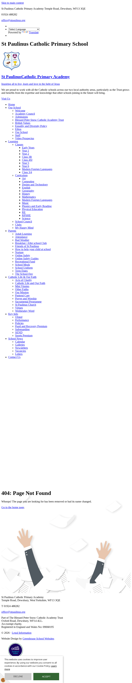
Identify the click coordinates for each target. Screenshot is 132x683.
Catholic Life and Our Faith (30, 283)
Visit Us (5, 98)
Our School (14, 107)
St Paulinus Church (25, 304)
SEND (19, 332)
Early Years (28, 147)
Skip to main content (12, 2)
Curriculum (21, 175)
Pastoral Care (22, 295)
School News (15, 338)
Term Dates (21, 270)
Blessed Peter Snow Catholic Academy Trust (39, 119)
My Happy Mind (24, 227)
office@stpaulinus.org (13, 20)
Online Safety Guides (26, 258)
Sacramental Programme (28, 301)
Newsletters (21, 347)
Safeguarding (22, 329)
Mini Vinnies (22, 286)
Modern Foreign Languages (37, 169)
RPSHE (26, 215)
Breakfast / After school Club (31, 243)
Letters (19, 354)
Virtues (19, 307)
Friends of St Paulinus (27, 246)
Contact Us (14, 357)
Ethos (18, 129)
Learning (13, 141)
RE (24, 212)
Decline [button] (18, 676)
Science (26, 218)
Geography (28, 190)
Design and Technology (35, 184)
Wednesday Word (24, 310)
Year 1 (25, 150)
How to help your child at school (33, 249)
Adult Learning (23, 233)
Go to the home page (12, 507)
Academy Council (25, 113)
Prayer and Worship (26, 298)
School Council (23, 221)
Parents (12, 230)
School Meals (22, 264)
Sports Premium (23, 335)
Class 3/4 (27, 172)
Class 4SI (27, 159)
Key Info (13, 313)
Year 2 (25, 153)
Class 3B (27, 156)
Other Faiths (22, 289)
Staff (17, 135)
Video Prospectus (24, 138)
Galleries (20, 344)
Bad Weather (22, 240)
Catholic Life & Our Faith (22, 277)
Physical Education (32, 209)
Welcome (20, 110)
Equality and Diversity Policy (31, 126)
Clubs (18, 224)
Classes (19, 144)
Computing (28, 181)
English (26, 187)
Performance (22, 320)
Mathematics (29, 196)
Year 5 (25, 163)
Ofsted (18, 317)
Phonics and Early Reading (37, 206)
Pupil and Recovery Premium (31, 326)
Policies (19, 323)
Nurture (19, 252)
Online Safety (22, 255)
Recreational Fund (25, 261)
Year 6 (25, 166)
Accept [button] (46, 676)
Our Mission (22, 292)
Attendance (21, 236)
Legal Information (21, 632)
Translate (34, 32)
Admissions (21, 116)
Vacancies (20, 350)
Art (24, 178)
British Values (22, 123)
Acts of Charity (23, 280)
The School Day (24, 273)
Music (25, 203)
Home (11, 104)
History (26, 193)
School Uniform (24, 267)
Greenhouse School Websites (38, 638)
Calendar (20, 341)
